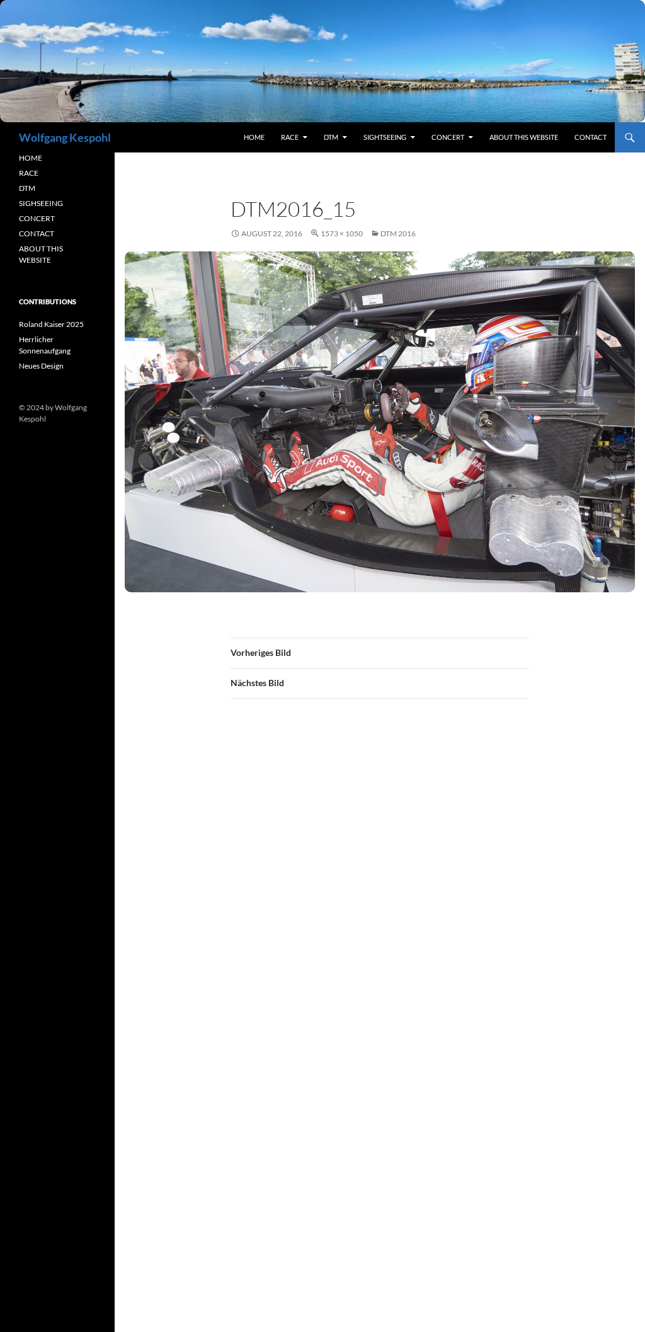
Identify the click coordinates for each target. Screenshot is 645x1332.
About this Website (523, 137)
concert (447, 137)
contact (590, 137)
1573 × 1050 (342, 233)
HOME (30, 158)
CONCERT (37, 218)
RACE (290, 137)
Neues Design (41, 365)
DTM (331, 137)
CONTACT (36, 233)
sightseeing (384, 137)
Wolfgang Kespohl (65, 137)
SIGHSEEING (41, 203)
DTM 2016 (398, 233)
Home (254, 137)
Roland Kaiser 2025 (51, 324)
